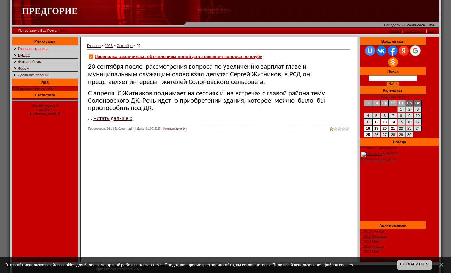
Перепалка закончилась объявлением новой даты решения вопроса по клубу (178, 56)
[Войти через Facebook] (393, 51)
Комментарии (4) (175, 128)
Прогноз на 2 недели (378, 159)
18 (368, 128)
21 (393, 128)
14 (393, 122)
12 (376, 122)
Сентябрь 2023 (392, 97)
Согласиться (414, 264)
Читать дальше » (112, 118)
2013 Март (372, 241)
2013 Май (371, 251)
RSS (63, 30)
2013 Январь (374, 231)
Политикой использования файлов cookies (312, 265)
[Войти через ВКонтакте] (381, 51)
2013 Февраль (375, 236)
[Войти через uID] (370, 51)
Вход (432, 31)
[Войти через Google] (415, 50)
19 (376, 128)
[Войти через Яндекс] (404, 51)
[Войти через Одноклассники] (393, 62)
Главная (395, 31)
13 (385, 122)
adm (131, 128)
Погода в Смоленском (378, 148)
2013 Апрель (373, 246)
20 (385, 128)
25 (368, 134)
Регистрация (414, 31)
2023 (109, 46)
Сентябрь (125, 46)
